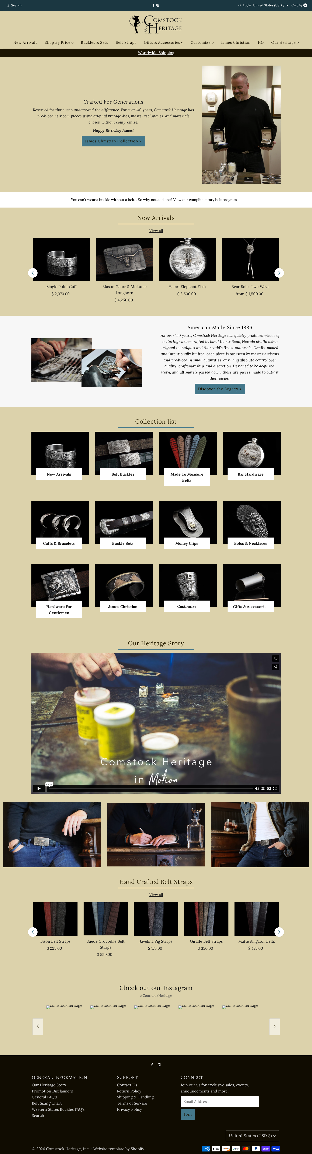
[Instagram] (157, 5)
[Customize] (188, 585)
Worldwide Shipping (156, 52)
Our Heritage (284, 42)
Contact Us (127, 1084)
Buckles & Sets (94, 42)
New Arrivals (25, 42)
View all (156, 230)
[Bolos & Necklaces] (252, 522)
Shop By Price (58, 42)
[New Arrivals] (60, 453)
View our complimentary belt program (205, 199)
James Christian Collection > (113, 141)
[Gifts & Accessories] (252, 585)
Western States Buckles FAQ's (58, 1109)
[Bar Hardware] (252, 453)
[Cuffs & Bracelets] (60, 522)
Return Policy (129, 1091)
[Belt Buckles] (124, 453)
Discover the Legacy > (220, 388)
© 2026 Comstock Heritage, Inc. (61, 1148)
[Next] (279, 273)
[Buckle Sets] (124, 522)
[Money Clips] (188, 522)
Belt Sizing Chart (47, 1103)
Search (38, 1115)
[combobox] (53, 5)
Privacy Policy (129, 1109)
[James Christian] (124, 585)
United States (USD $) (269, 5)
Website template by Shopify (118, 1148)
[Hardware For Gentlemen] (60, 585)
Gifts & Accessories (162, 42)
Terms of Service (132, 1103)
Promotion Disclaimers (52, 1091)
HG (261, 42)
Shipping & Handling (135, 1097)
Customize (201, 42)
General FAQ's (44, 1097)
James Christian (235, 42)
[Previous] (33, 273)
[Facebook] (153, 5)
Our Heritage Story (49, 1084)
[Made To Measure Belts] (188, 453)
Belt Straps (126, 42)
